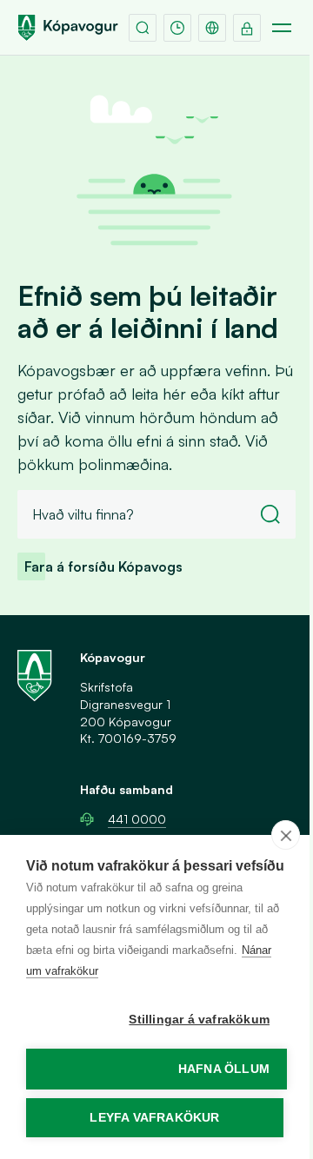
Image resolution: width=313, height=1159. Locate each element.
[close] (285, 835)
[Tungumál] (212, 28)
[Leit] (142, 28)
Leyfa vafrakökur (154, 1117)
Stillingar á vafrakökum (199, 1019)
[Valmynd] (282, 28)
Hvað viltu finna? (83, 514)
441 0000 (137, 818)
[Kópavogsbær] (67, 28)
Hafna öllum (224, 1069)
